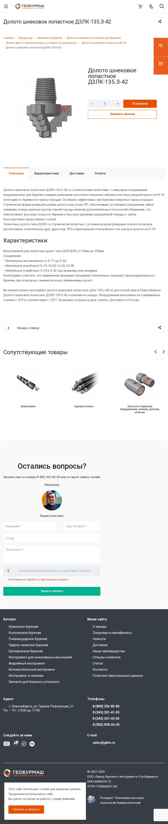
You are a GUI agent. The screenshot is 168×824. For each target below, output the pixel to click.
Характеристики (46, 173)
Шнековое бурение (23, 627)
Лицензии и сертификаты (112, 633)
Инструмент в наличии (26, 676)
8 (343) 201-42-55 (106, 718)
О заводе (100, 627)
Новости (99, 639)
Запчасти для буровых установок (34, 682)
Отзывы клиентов (107, 657)
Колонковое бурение (25, 633)
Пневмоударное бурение (28, 639)
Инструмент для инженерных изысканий (40, 657)
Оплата (100, 173)
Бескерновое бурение (26, 651)
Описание (16, 173)
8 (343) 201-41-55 (106, 712)
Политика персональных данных (118, 676)
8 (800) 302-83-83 (106, 706)
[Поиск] (162, 6)
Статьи (98, 663)
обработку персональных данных (47, 579)
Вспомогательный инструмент (32, 669)
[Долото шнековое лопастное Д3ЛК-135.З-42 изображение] (44, 108)
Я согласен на (38, 579)
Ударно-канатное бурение (28, 645)
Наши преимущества (109, 651)
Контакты (100, 669)
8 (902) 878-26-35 (106, 725)
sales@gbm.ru (104, 743)
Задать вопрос (52, 591)
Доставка (76, 173)
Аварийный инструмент (27, 663)
